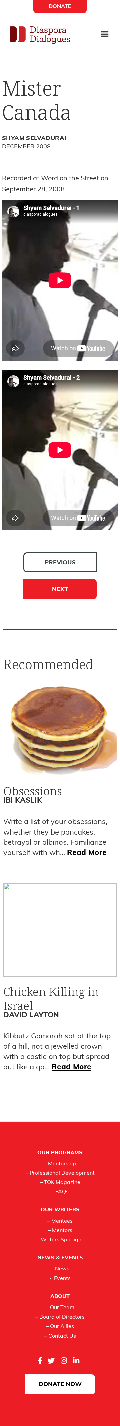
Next (60, 590)
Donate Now (60, 1385)
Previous (60, 563)
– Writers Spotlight (60, 1240)
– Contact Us (60, 1336)
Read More (87, 853)
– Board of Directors (60, 1317)
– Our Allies (60, 1326)
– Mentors (60, 1230)
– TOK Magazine (60, 1182)
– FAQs (60, 1192)
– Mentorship (60, 1164)
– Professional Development (60, 1173)
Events (62, 1278)
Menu (104, 34)
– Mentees (60, 1221)
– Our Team (60, 1308)
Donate (60, 6)
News (62, 1269)
